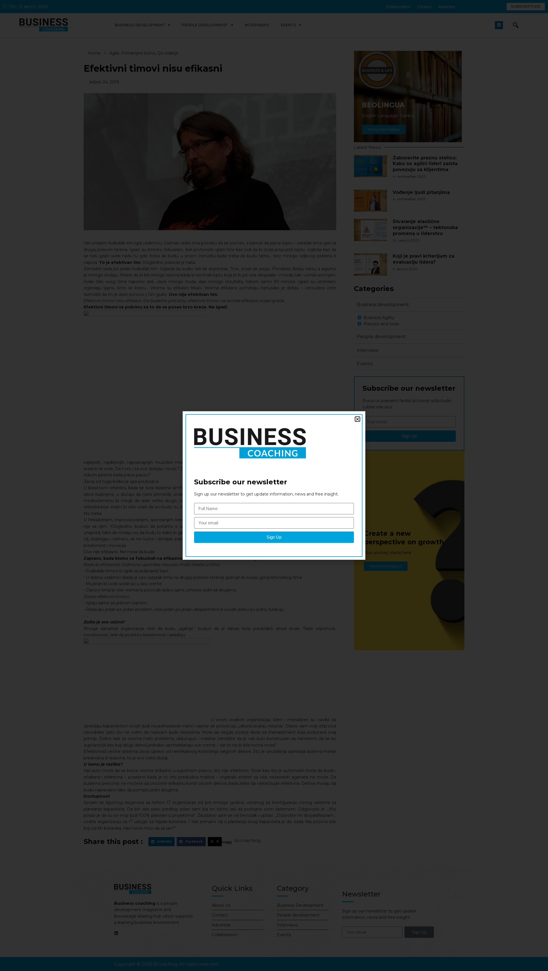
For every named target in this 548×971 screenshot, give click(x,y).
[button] (357, 419)
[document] (274, 485)
